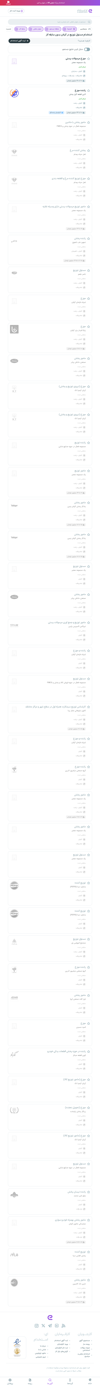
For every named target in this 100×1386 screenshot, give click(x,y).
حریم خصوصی (41, 1357)
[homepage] (50, 1317)
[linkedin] (57, 1326)
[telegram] (50, 1326)
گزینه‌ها (70, 1383)
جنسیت (8, 29)
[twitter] (43, 1326)
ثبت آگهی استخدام (18, 40)
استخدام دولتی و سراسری (84, 1355)
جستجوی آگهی (84, 1340)
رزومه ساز (86, 1344)
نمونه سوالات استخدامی (85, 1349)
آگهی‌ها (50, 1383)
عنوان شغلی (37, 29)
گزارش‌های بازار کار (61, 1351)
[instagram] (37, 1326)
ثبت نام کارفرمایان (61, 1348)
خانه (90, 1383)
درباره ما (43, 1346)
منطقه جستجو (54, 29)
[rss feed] (63, 1326)
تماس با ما (42, 1349)
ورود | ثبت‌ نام (15, 11)
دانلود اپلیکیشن (40, 1353)
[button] (85, 29)
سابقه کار (22, 29)
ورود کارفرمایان (62, 1344)
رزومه (30, 1383)
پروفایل (10, 1383)
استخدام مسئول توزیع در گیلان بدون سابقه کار (69, 35)
